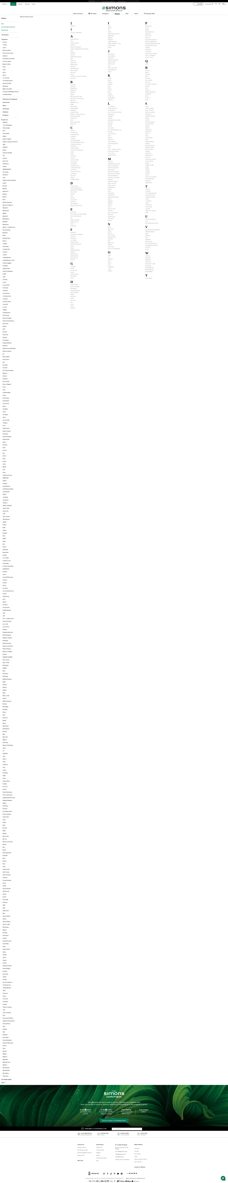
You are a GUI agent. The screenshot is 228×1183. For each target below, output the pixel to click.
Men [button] (127, 13)
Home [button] (136, 13)
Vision (33, 4)
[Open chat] (223, 1178)
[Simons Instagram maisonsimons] (104, 1174)
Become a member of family (114, 1120)
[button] (198, 4)
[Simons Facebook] (107, 1174)
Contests (120, 1154)
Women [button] (117, 13)
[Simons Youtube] (118, 1174)
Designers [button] (105, 13)
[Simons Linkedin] (121, 1174)
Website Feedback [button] (89, 1178)
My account (208, 4)
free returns (122, 1)
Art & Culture (137, 1153)
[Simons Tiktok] (111, 1174)
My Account (99, 1147)
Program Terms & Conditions (122, 1159)
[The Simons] (114, 1093)
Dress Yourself (137, 1161)
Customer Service (81, 1147)
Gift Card (80, 1160)
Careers (20, 4)
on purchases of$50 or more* (126, 1112)
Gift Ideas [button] (93, 13)
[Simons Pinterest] (114, 1174)
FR (122, 1178)
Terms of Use (97, 1178)
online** (143, 1111)
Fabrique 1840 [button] (150, 13)
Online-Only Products (101, 1158)
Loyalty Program (114, 1096)
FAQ (97, 1160)
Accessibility (103, 1178)
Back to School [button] (78, 13)
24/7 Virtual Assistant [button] (82, 1150)
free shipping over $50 (108, 1)
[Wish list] (216, 4)
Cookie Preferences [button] (111, 1178)
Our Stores (137, 1148)
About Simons (138, 1144)
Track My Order (100, 1150)
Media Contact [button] (80, 1155)
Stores (13, 4)
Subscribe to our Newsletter (95, 1128)
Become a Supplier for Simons (84, 1152)
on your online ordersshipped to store (106, 1112)
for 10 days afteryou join (85, 1112)
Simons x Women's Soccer (140, 1159)
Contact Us (80, 1144)
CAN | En (4, 4)
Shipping (98, 1152)
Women (3, 18)
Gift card (27, 4)
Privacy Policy (118, 1178)
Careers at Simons (139, 1167)
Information (100, 1144)
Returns (98, 1155)
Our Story (136, 1151)
